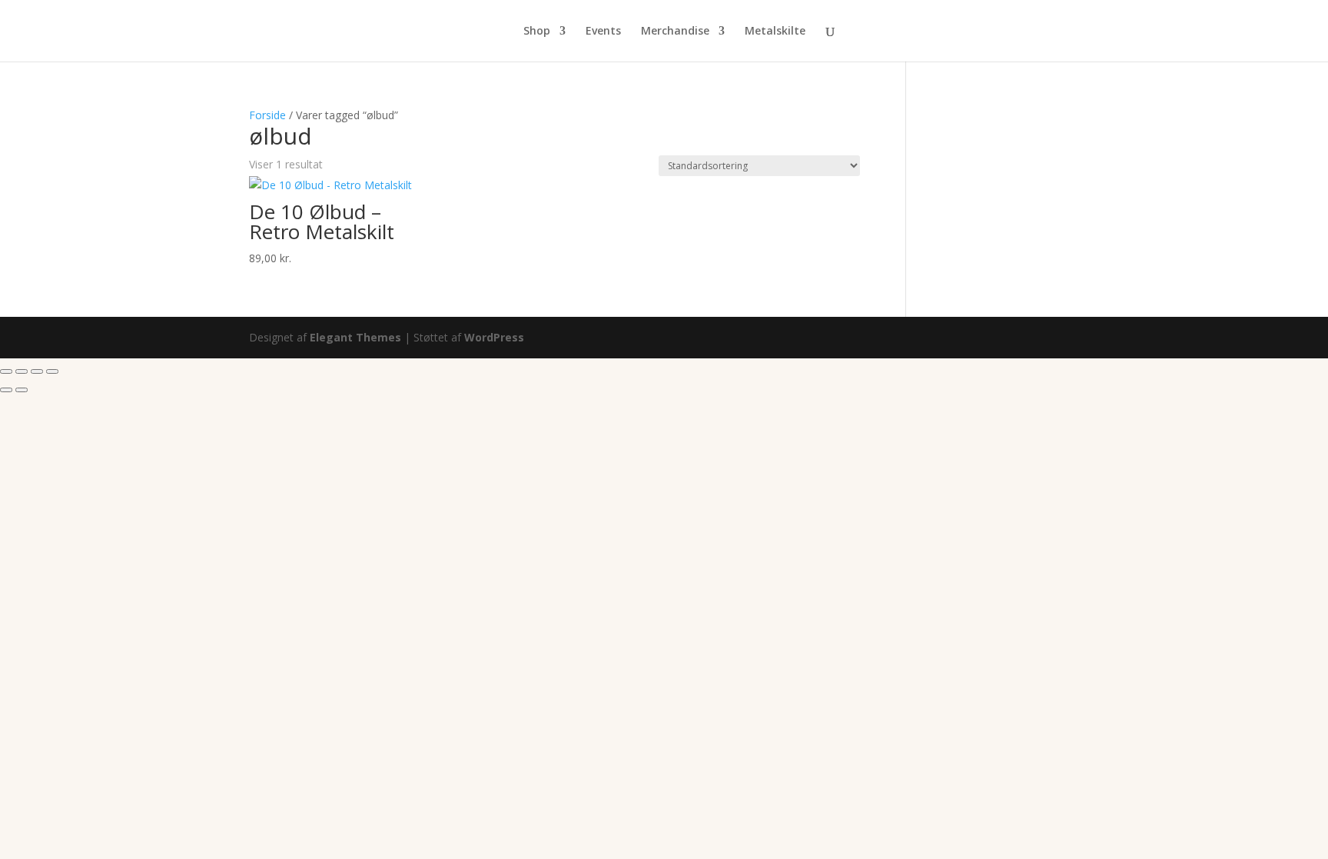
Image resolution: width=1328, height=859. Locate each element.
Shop (536, 31)
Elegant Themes (355, 337)
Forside (267, 115)
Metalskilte (775, 31)
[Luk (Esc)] (52, 371)
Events (603, 31)
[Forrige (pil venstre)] (6, 390)
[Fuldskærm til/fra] (21, 371)
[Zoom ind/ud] (6, 371)
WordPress (494, 337)
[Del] (37, 371)
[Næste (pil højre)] (21, 390)
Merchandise (675, 31)
